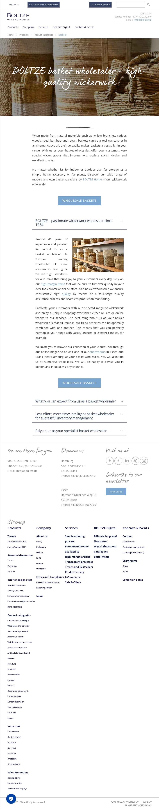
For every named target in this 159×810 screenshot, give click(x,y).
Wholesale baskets (79, 200)
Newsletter (101, 541)
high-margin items (53, 284)
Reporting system (44, 587)
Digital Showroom (105, 546)
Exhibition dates (133, 580)
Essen (125, 571)
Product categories (43, 34)
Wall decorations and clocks (19, 642)
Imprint (147, 802)
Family (39, 541)
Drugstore (12, 758)
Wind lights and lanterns (18, 626)
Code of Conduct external (47, 582)
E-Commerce (13, 731)
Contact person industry (133, 552)
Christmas (12, 566)
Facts (38, 558)
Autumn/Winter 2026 (17, 541)
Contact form (128, 541)
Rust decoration (14, 707)
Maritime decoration (16, 585)
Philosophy (41, 547)
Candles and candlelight (18, 620)
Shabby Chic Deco (15, 590)
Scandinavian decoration (18, 596)
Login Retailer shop (100, 4)
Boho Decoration (15, 607)
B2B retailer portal (105, 536)
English (12, 4)
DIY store (11, 742)
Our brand (40, 568)
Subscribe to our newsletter (43, 4)
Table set (11, 669)
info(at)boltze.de (142, 19)
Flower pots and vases (17, 647)
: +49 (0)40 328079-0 (29, 466)
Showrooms (130, 560)
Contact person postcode (134, 547)
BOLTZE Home (92, 179)
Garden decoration (15, 701)
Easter (10, 560)
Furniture (11, 664)
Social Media (101, 556)
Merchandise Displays (17, 788)
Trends (11, 536)
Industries (13, 726)
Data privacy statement (125, 802)
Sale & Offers (73, 582)
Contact (127, 536)
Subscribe (116, 491)
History (39, 552)
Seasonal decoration (20, 555)
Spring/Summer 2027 (16, 547)
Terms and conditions (138, 805)
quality (66, 294)
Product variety (74, 572)
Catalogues (101, 551)
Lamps (10, 718)
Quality (39, 563)
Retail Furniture (14, 783)
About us (42, 536)
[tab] (79, 221)
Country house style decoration (21, 601)
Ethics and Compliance (50, 577)
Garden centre (13, 737)
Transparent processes (79, 562)
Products (24, 34)
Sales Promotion (17, 772)
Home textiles (13, 674)
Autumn (11, 571)
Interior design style (19, 580)
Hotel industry (13, 764)
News (39, 596)
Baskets (11, 685)
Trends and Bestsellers (79, 567)
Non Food (11, 748)
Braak (125, 566)
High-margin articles (77, 556)
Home (10, 34)
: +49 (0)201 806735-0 (83, 505)
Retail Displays (13, 778)
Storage (10, 680)
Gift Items (11, 712)
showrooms (97, 352)
